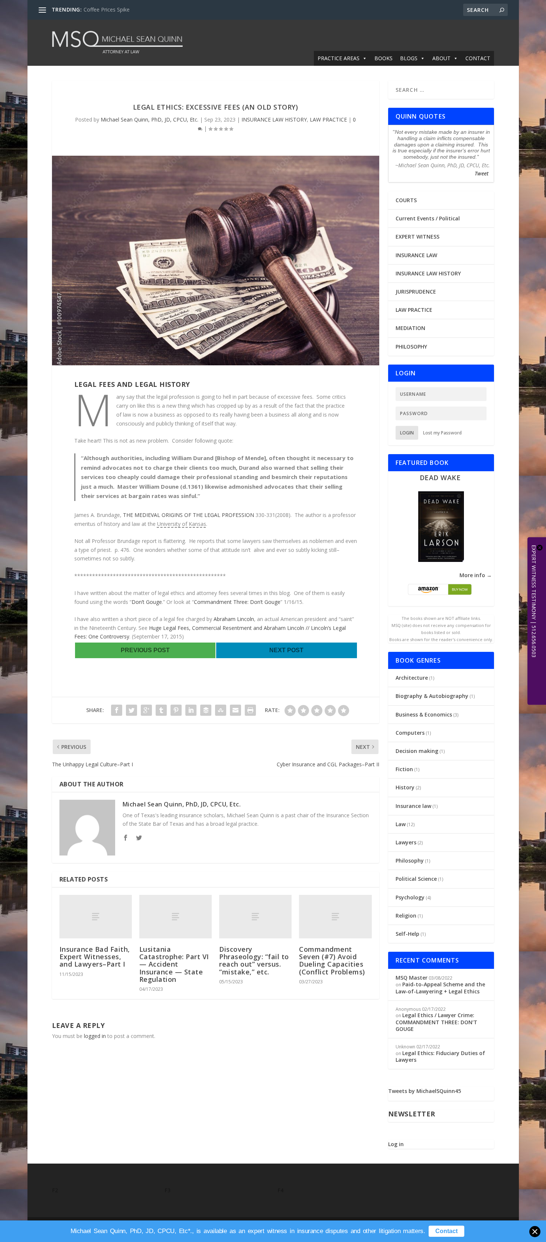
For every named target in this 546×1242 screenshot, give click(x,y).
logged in (95, 1035)
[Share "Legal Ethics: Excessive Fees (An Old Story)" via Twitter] (131, 710)
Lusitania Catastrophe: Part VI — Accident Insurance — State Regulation (174, 964)
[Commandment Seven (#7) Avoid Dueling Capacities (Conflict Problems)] (335, 916)
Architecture (412, 677)
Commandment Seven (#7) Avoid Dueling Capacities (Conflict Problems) (332, 960)
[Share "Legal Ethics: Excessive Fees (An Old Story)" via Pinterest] (176, 710)
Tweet (481, 173)
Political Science (416, 878)
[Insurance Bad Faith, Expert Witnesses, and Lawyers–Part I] (95, 916)
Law (401, 824)
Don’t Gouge (146, 601)
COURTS (406, 200)
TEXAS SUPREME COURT (114, 9)
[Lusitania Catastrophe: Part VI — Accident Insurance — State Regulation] (175, 916)
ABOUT (441, 58)
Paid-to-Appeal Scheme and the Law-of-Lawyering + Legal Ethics (440, 987)
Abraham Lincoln (234, 618)
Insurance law (413, 805)
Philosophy (410, 860)
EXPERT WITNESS (417, 236)
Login (407, 433)
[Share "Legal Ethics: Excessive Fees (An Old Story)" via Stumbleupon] (220, 710)
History (405, 787)
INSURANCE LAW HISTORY (274, 119)
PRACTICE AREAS (339, 58)
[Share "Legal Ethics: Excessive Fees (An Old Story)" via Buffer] (205, 710)
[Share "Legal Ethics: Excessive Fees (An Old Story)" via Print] (250, 710)
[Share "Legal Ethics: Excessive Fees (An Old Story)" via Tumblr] (161, 710)
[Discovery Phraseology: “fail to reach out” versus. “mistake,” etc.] (255, 916)
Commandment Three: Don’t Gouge (237, 601)
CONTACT (477, 58)
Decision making (417, 750)
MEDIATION (410, 327)
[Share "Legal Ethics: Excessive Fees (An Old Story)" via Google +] (146, 710)
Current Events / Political (428, 218)
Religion (406, 915)
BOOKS (383, 58)
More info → (475, 575)
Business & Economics (424, 714)
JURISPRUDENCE (416, 291)
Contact (446, 1231)
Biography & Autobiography (432, 695)
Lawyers (406, 842)
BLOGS (408, 58)
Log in (396, 1144)
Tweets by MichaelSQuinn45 (424, 1090)
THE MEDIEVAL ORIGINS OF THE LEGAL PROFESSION (189, 514)
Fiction (404, 769)
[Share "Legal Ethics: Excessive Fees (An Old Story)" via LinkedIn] (190, 710)
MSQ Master (412, 977)
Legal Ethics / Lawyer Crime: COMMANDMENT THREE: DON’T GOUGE (436, 1022)
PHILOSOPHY (411, 346)
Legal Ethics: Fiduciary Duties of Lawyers (440, 1056)
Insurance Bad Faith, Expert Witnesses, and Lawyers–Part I (94, 956)
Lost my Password (442, 433)
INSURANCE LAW (416, 255)
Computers (410, 732)
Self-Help (407, 933)
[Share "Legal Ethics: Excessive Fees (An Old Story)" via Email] (235, 710)
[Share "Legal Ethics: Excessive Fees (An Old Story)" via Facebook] (116, 710)
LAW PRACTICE (328, 119)
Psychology (410, 897)
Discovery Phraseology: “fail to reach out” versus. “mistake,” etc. (254, 960)
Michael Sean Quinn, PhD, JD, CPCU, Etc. (149, 119)
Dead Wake (440, 477)
